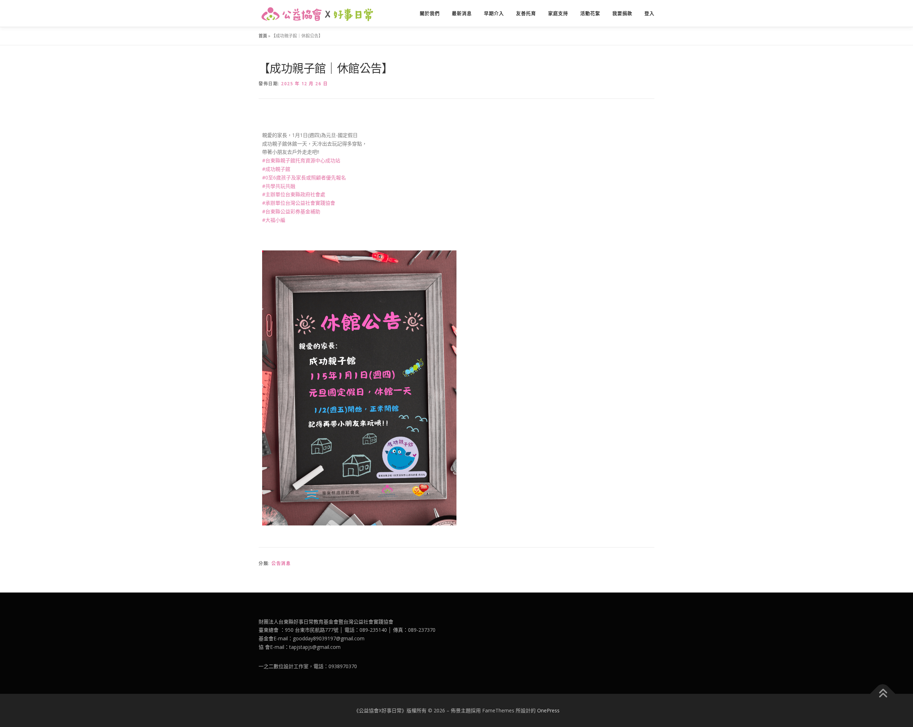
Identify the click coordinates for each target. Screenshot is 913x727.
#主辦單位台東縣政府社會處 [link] (293, 194)
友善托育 (526, 13)
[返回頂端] (883, 693)
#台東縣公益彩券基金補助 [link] (291, 211)
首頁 (263, 36)
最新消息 (462, 13)
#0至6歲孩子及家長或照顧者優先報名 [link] (304, 177)
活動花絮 (590, 13)
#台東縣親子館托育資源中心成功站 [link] (301, 160)
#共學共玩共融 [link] (278, 186)
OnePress (548, 710)
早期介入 (494, 13)
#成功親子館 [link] (276, 169)
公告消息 (281, 563)
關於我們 (430, 13)
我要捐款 (622, 13)
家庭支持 (558, 13)
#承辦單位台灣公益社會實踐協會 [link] (298, 202)
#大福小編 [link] (273, 220)
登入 (649, 13)
